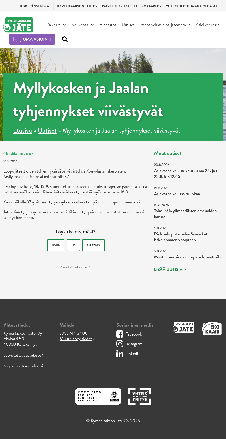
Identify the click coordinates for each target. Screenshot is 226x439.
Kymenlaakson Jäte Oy (77, 6)
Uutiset (128, 24)
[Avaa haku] (63, 39)
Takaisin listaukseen (19, 153)
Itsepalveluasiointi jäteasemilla (165, 24)
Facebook (134, 334)
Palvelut (53, 24)
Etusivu (22, 130)
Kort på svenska (34, 6)
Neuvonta (79, 24)
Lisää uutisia (168, 269)
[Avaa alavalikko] (64, 24)
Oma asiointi (37, 39)
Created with (73, 267)
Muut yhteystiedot (76, 338)
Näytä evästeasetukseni (23, 365)
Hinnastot (107, 24)
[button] (55, 245)
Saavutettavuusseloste (22, 355)
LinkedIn (133, 353)
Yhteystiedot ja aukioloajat (191, 6)
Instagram (134, 343)
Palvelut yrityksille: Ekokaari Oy (132, 6)
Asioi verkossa (207, 24)
